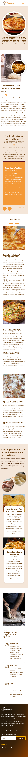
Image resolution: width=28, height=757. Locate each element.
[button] (10, 209)
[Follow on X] (5, 748)
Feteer (13, 753)
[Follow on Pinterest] (8, 748)
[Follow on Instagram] (11, 748)
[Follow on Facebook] (2, 748)
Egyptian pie (10, 150)
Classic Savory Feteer (10, 255)
